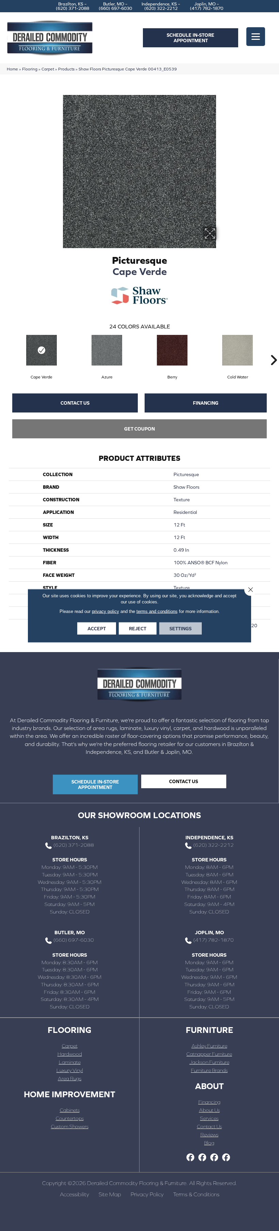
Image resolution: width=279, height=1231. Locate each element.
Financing (205, 403)
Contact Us (75, 403)
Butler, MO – (115, 6)
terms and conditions (157, 611)
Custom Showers (69, 1126)
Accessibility (74, 1194)
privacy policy (105, 611)
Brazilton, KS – (72, 6)
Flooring (29, 69)
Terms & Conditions (196, 1194)
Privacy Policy (147, 1194)
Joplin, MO (209, 932)
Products (66, 69)
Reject (137, 628)
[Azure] (107, 350)
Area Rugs (69, 1078)
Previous (5, 349)
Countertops (70, 1118)
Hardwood (70, 1054)
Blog (209, 1143)
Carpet (48, 69)
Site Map (110, 1194)
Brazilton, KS (69, 837)
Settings (180, 628)
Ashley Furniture (209, 1046)
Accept (96, 628)
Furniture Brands (209, 1070)
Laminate (70, 1062)
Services (209, 1118)
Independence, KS (209, 837)
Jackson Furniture (209, 1062)
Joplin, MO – (206, 6)
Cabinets (70, 1110)
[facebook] (190, 1157)
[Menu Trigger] (255, 36)
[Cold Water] (237, 350)
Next (273, 349)
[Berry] (172, 350)
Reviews (209, 1134)
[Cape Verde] (41, 350)
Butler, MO (69, 932)
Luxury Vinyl (69, 1070)
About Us (209, 1110)
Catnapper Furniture (209, 1054)
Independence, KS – (161, 6)
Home (12, 69)
